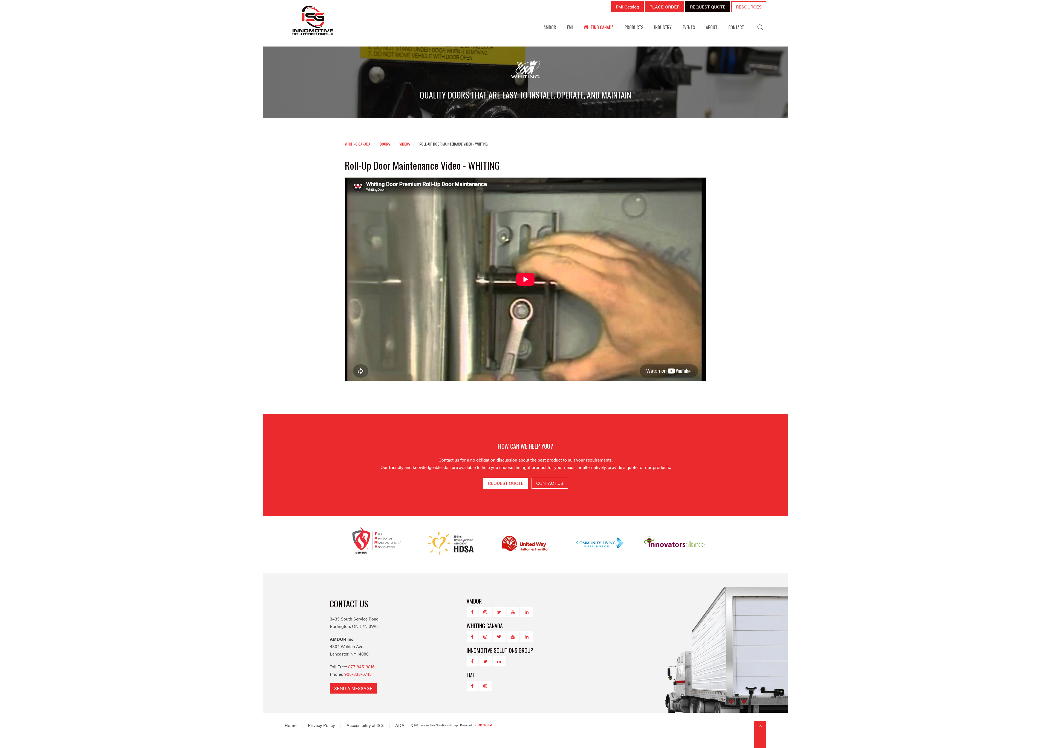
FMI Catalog (627, 7)
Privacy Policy (321, 725)
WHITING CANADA (599, 27)
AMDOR (550, 27)
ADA (400, 725)
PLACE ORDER (664, 7)
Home (290, 725)
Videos (404, 144)
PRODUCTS (634, 27)
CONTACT (736, 27)
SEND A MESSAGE (353, 688)
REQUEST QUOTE (708, 7)
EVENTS (689, 27)
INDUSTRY (663, 27)
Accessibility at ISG (365, 725)
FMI (570, 27)
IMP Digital (484, 725)
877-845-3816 (361, 666)
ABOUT (711, 27)
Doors (385, 144)
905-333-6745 (358, 674)
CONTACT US (549, 483)
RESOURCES (749, 7)
